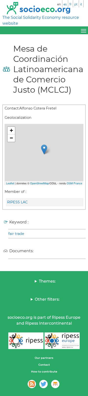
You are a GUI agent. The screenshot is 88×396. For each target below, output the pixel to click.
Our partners (44, 358)
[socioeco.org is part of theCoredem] (55, 384)
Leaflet (10, 183)
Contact (44, 364)
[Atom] (32, 384)
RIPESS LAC (17, 202)
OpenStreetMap (39, 183)
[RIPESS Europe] (62, 340)
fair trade (16, 233)
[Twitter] (43, 384)
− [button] (11, 138)
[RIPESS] (26, 340)
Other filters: (47, 299)
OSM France (74, 183)
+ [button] (11, 130)
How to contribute (44, 371)
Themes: (47, 281)
